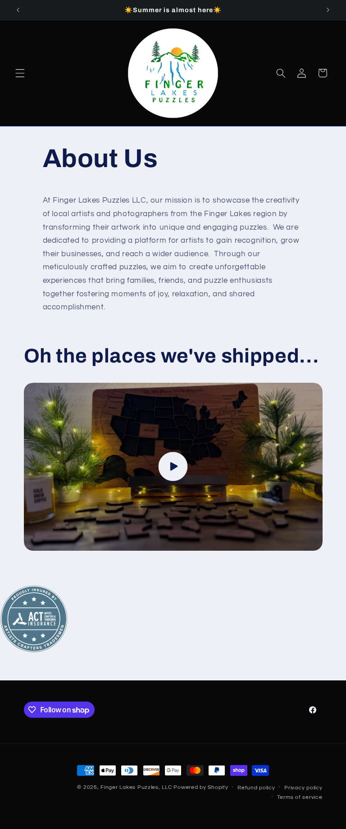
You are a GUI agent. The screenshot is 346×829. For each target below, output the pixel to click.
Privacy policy (303, 787)
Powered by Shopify (200, 787)
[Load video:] (173, 467)
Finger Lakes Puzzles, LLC (136, 787)
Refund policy (256, 787)
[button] (19, 73)
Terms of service (300, 797)
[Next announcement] (328, 10)
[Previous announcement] (18, 10)
